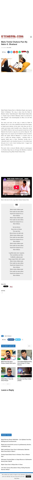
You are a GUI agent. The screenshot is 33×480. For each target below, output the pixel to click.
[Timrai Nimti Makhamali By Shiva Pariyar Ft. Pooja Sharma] (24, 355)
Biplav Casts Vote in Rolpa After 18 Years (12, 464)
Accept (28, 476)
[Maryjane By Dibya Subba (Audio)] (24, 372)
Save (24, 51)
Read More (17, 478)
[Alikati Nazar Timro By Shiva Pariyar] (8, 372)
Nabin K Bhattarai (8, 336)
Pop (3, 359)
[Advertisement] (16, 17)
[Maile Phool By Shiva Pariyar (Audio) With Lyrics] (8, 355)
